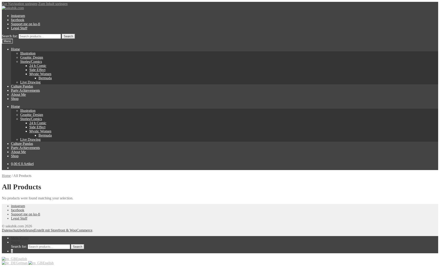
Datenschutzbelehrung (18, 230)
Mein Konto (20, 238)
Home (15, 49)
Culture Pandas (22, 86)
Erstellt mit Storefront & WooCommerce (63, 230)
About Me (18, 94)
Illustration (28, 53)
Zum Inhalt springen (53, 4)
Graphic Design (31, 57)
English (21, 259)
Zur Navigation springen (19, 4)
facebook (17, 20)
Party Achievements (25, 90)
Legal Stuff (19, 28)
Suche (15, 242)
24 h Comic (37, 66)
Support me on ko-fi (25, 24)
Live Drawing (30, 82)
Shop (15, 99)
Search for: (10, 36)
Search (68, 36)
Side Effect (37, 70)
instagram (18, 16)
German (22, 263)
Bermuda (45, 78)
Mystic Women (40, 74)
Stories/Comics (31, 61)
